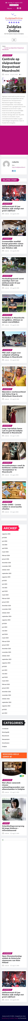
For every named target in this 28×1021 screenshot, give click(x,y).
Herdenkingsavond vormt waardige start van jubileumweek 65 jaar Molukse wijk (13, 282)
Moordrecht (5, 736)
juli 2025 (4, 580)
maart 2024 (5, 638)
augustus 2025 (6, 577)
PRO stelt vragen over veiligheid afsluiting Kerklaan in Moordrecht (12, 355)
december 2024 (6, 605)
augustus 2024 (6, 620)
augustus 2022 (6, 706)
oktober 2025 (6, 570)
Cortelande (5, 728)
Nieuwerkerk (5, 739)
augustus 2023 (6, 663)
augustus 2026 (6, 534)
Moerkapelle (5, 732)
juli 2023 (4, 666)
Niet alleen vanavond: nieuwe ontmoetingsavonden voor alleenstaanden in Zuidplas (13, 786)
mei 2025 (4, 587)
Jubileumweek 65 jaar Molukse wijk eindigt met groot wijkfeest (13, 208)
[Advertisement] (14, 140)
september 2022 (6, 702)
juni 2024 (4, 627)
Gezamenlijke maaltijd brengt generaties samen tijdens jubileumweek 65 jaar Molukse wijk (12, 244)
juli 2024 (4, 623)
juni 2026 (4, 541)
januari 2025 (5, 602)
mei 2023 (4, 673)
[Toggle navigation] (14, 39)
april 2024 (5, 634)
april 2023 (5, 677)
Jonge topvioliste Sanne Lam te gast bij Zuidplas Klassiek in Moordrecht (12, 430)
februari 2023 (6, 684)
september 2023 (6, 659)
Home (4, 46)
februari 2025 (6, 598)
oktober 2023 (6, 656)
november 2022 (6, 695)
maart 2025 (5, 595)
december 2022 (6, 691)
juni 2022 (4, 713)
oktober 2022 (6, 699)
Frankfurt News (13, 1018)
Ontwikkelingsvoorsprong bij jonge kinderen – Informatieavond (13, 828)
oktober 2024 (6, 613)
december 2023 (6, 648)
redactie (7, 74)
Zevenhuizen (5, 743)
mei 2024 (4, 631)
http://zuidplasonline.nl (18, 167)
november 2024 (6, 609)
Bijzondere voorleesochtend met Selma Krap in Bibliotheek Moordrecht (14, 394)
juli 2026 (4, 537)
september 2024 (6, 616)
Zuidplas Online (14, 29)
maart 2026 (5, 552)
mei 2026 (4, 545)
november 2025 (6, 566)
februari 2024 (6, 641)
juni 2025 (4, 584)
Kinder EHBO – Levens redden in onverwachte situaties (12, 507)
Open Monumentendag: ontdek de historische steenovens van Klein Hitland (12, 959)
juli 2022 (4, 709)
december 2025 (6, 562)
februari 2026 (6, 555)
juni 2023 (4, 670)
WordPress (5, 1018)
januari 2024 (5, 645)
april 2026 (5, 548)
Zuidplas (4, 746)
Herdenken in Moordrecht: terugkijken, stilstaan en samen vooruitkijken (13, 320)
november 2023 (6, 652)
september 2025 (6, 573)
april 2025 (5, 591)
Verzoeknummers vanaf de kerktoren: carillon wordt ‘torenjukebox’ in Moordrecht (13, 468)
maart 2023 (5, 681)
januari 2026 (5, 559)
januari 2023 (5, 688)
